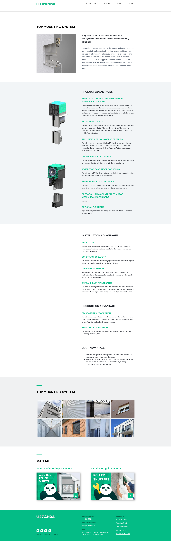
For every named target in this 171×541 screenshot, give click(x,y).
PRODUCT (90, 4)
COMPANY (106, 4)
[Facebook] (38, 530)
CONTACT (130, 4)
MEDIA (118, 4)
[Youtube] (41, 530)
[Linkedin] (45, 530)
